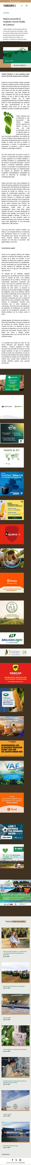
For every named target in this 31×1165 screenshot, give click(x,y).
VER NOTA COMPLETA (19, 65)
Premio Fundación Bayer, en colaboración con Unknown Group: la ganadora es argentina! (15, 953)
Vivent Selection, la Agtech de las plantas (15, 1049)
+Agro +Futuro (7, 1114)
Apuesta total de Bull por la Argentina (14, 986)
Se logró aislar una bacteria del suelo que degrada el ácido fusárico (14, 1081)
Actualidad (6, 13)
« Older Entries (5, 1154)
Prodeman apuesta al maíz (10, 1146)
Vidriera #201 (7, 1018)
